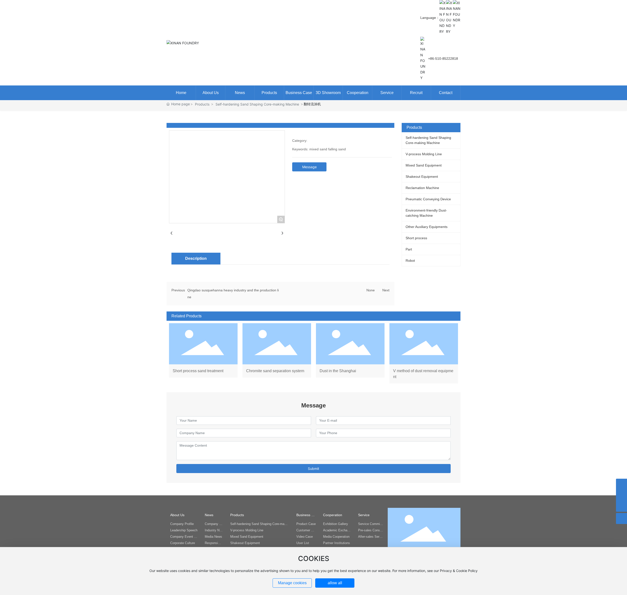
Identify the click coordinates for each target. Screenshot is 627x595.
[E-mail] (621, 495)
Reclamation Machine (422, 188)
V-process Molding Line (424, 154)
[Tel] (621, 484)
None (370, 290)
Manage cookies (292, 583)
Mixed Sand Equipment (424, 165)
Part (409, 249)
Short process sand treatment (203, 353)
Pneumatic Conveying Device (428, 199)
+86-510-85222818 (443, 58)
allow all (335, 583)
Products (202, 104)
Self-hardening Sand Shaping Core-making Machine (257, 104)
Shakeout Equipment (422, 176)
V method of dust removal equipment (423, 353)
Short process (416, 238)
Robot (410, 260)
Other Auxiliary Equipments (426, 227)
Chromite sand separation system (276, 353)
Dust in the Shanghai (350, 353)
